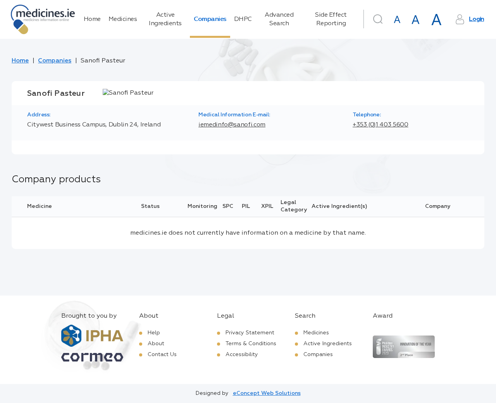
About (156, 343)
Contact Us (162, 354)
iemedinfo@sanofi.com (231, 125)
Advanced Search (279, 19)
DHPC (243, 19)
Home (92, 19)
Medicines (122, 19)
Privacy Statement (250, 333)
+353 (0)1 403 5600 (380, 125)
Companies (210, 19)
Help (154, 333)
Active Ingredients (165, 19)
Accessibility (242, 354)
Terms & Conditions (251, 343)
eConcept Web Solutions (267, 393)
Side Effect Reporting (331, 19)
